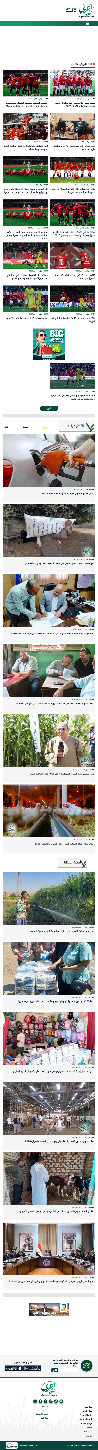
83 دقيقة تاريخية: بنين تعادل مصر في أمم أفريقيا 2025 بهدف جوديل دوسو (73, 397)
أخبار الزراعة (87, 1411)
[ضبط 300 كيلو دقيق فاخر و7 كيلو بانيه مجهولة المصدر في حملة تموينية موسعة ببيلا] (49, 968)
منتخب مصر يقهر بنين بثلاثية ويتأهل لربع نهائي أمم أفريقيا (73, 320)
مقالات (89, 1427)
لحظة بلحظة (72, 862)
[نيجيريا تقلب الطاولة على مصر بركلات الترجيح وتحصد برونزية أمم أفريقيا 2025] (72, 83)
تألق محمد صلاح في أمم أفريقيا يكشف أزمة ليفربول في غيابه (75, 277)
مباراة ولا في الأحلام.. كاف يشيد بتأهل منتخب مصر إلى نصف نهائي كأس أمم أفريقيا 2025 (74, 234)
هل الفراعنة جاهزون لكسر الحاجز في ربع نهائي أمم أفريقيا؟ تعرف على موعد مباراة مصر (27, 277)
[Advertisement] (49, 42)
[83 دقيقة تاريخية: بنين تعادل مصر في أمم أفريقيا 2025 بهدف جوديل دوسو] (72, 376)
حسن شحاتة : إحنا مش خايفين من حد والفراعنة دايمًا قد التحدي (74, 148)
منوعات (89, 1435)
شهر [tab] (6, 427)
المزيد (49, 408)
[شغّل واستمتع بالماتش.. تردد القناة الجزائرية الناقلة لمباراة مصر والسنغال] (25, 126)
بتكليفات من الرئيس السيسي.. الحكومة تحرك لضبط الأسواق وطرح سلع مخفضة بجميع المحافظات (50, 1281)
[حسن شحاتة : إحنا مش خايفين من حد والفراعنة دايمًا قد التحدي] (72, 126)
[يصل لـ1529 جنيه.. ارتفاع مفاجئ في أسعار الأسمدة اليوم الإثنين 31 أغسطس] (49, 530)
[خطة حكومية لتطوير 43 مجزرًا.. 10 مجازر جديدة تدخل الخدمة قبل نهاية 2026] (49, 1108)
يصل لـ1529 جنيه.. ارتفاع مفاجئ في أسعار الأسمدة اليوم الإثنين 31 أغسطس (59, 564)
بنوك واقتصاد (86, 1423)
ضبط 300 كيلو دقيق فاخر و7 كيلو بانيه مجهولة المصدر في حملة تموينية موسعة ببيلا (55, 1001)
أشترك (54, 1370)
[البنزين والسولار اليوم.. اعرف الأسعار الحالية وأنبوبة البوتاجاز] (49, 460)
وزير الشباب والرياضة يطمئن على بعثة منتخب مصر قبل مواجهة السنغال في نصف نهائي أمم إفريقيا (26, 191)
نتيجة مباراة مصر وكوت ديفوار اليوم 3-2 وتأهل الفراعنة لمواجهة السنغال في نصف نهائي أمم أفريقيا (27, 235)
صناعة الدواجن (86, 1415)
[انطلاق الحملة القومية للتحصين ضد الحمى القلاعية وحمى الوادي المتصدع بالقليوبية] (49, 1178)
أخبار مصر (88, 1407)
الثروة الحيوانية (85, 1419)
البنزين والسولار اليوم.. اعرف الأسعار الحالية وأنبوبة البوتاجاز (67, 494)
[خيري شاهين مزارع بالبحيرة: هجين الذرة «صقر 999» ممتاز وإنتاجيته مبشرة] (49, 740)
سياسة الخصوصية (42, 1414)
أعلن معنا (45, 1406)
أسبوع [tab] (26, 427)
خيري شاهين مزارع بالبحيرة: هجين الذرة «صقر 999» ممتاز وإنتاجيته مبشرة (61, 774)
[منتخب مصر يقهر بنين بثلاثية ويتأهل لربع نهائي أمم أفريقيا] (72, 298)
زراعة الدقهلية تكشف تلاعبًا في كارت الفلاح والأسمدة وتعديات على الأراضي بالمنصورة (54, 704)
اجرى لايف (87, 1431)
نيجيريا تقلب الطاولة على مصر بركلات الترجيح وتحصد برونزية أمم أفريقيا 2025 (75, 104)
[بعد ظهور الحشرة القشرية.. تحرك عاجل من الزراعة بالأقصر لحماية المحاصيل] (49, 898)
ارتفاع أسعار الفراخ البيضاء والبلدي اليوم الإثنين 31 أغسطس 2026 (64, 844)
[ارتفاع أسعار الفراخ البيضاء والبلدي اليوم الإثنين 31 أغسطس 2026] (49, 810)
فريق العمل (44, 1418)
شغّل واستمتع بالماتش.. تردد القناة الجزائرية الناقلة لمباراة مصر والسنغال (26, 148)
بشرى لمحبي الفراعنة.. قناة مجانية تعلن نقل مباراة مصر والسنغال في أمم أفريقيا (72, 191)
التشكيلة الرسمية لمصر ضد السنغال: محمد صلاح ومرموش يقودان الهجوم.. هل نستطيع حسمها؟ (27, 104)
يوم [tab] (45, 427)
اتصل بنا (45, 1410)
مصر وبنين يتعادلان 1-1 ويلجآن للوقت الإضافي (27, 318)
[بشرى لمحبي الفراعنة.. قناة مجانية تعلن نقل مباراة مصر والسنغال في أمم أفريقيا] (72, 169)
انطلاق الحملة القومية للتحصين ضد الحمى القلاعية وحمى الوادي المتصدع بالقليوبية (56, 1211)
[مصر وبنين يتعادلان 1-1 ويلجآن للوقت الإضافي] (25, 298)
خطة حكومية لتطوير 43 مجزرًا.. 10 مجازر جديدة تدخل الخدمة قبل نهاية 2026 (59, 1141)
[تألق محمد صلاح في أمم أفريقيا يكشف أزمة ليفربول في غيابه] (72, 255)
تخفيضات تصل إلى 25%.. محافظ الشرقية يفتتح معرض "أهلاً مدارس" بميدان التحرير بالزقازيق (53, 1071)
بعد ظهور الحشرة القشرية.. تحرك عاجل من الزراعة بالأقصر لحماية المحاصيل (61, 931)
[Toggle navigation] (87, 23)
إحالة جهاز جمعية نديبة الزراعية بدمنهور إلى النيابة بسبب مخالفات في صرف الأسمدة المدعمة (52, 634)
